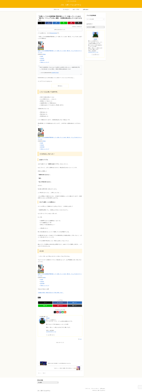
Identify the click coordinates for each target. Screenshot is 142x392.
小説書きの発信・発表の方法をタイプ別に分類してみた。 (51, 292)
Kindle (41, 56)
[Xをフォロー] (55, 312)
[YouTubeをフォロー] (57, 312)
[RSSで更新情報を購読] (65, 312)
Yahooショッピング (44, 62)
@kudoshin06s (53, 33)
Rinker (44, 54)
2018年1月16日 (55, 72)
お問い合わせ (102, 388)
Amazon (42, 58)
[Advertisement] (49, 351)
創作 (39, 297)
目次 (59, 85)
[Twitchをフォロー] (60, 312)
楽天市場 (42, 60)
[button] (78, 23)
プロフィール (87, 388)
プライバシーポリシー (95, 388)
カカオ (48, 318)
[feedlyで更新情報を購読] (62, 312)
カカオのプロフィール (51, 331)
